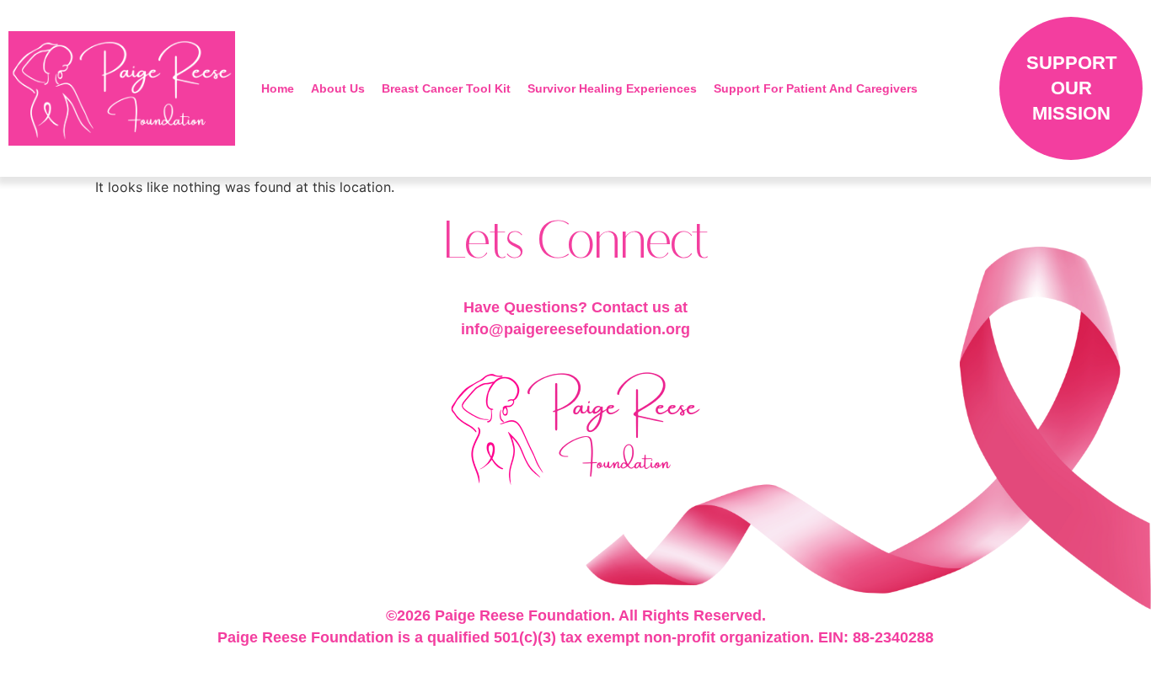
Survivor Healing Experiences (612, 88)
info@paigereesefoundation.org (575, 329)
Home (277, 88)
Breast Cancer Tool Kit (446, 88)
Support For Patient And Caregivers (816, 88)
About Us (338, 88)
